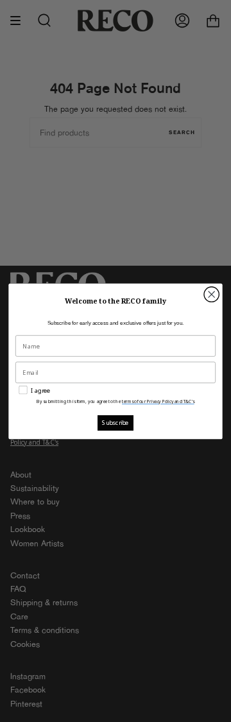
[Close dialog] (211, 294)
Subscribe (115, 422)
